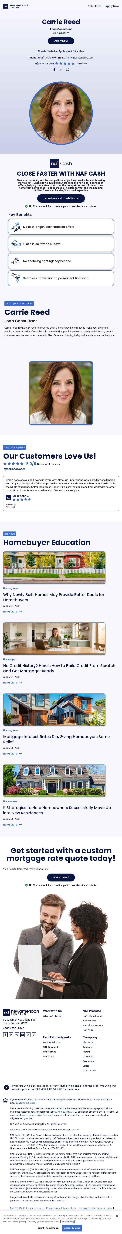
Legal (86, 1066)
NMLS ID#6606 (17, 1208)
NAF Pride (88, 1030)
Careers (87, 1056)
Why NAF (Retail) (52, 1016)
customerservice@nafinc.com (36, 1115)
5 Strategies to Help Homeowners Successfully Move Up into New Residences (57, 810)
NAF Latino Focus (92, 1016)
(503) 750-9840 (47, 57)
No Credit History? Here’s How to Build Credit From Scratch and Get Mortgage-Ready (59, 668)
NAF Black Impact (93, 1025)
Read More (10, 611)
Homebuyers (10, 659)
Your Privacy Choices (49, 1228)
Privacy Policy (53, 1208)
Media (86, 1051)
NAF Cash (48, 1056)
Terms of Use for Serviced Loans (95, 1208)
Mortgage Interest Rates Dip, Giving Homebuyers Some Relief (56, 739)
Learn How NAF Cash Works (61, 198)
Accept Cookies (72, 1228)
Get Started (61, 877)
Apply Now (112, 6)
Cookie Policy (67, 1221)
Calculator (94, 6)
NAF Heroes (89, 1020)
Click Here (78, 51)
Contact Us (89, 1070)
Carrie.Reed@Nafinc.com (79, 57)
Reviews (87, 1047)
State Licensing (35, 1208)
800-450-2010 (44, 1089)
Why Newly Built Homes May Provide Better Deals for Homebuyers (53, 597)
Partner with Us (52, 1042)
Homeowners (10, 801)
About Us (88, 1042)
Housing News (10, 588)
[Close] (116, 1215)
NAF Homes (49, 1051)
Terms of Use (69, 1208)
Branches (88, 1061)
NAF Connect (50, 1047)
